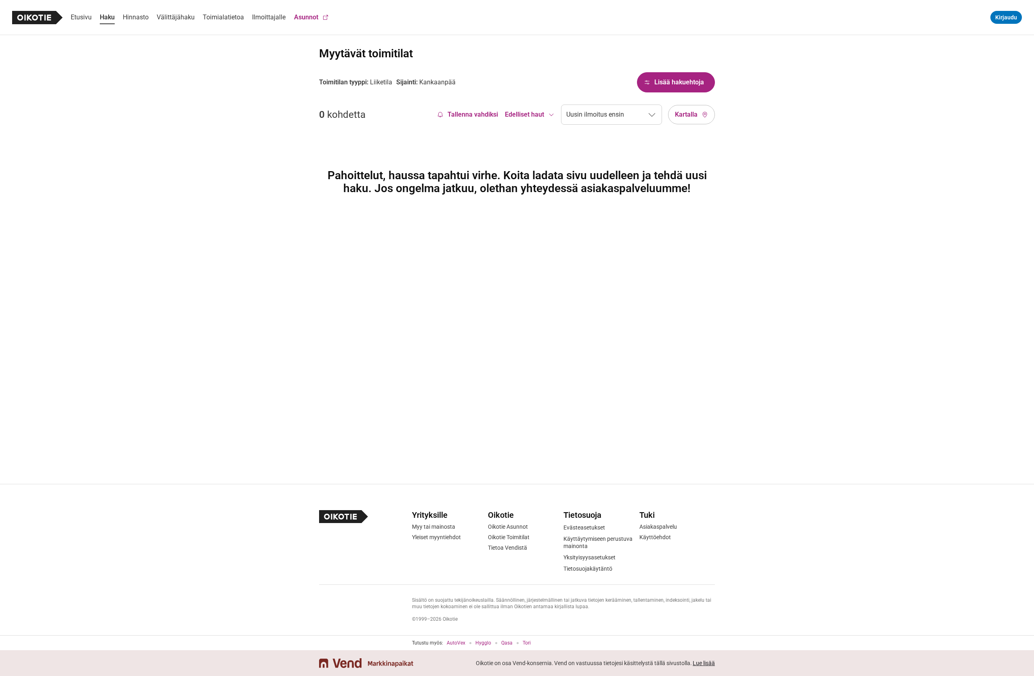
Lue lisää (704, 663)
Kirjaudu (1006, 17)
